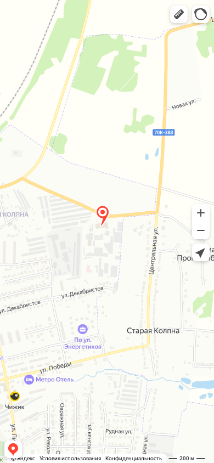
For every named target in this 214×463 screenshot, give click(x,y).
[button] (179, 14)
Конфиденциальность (133, 458)
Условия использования (70, 458)
